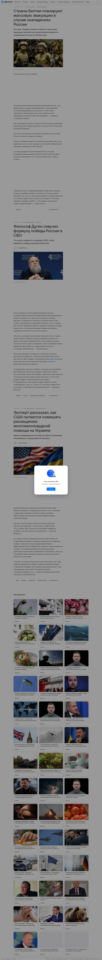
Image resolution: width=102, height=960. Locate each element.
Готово (51, 489)
